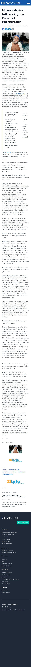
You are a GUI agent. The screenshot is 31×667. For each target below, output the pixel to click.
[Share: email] (12, 29)
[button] (28, 2)
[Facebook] (2, 607)
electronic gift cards (14, 469)
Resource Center (7, 572)
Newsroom (5, 577)
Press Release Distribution (9, 532)
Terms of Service (7, 610)
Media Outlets (6, 583)
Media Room (5, 548)
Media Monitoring (7, 543)
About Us (4, 559)
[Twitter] (5, 607)
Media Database (6, 539)
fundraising (6, 472)
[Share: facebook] (3, 29)
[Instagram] (10, 607)
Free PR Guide (23, 522)
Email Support (6, 592)
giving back (22, 472)
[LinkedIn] (7, 607)
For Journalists (6, 574)
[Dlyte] (15, 460)
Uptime (22, 610)
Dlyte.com (7, 152)
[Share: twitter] (6, 29)
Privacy (16, 610)
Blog (3, 561)
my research (20, 93)
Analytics (4, 545)
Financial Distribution (8, 534)
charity (4, 469)
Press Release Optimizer (9, 552)
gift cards (13, 472)
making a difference (8, 474)
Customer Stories (7, 563)
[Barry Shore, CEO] (15, 50)
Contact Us (5, 590)
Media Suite (5, 537)
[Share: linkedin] (9, 29)
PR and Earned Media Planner (10, 579)
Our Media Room (7, 566)
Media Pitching (6, 541)
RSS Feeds (5, 581)
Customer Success (7, 550)
